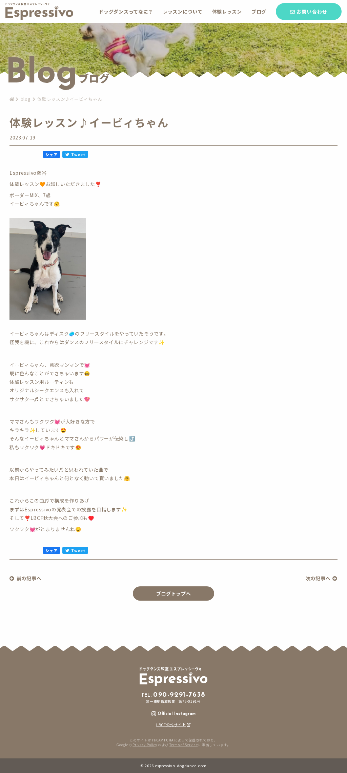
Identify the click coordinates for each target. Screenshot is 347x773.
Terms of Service (183, 744)
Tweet (78, 154)
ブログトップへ (173, 593)
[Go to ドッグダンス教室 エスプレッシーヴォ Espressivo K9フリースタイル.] (12, 99)
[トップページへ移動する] (39, 18)
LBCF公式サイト (171, 724)
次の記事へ (318, 578)
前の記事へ (29, 578)
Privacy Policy (144, 744)
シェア (51, 154)
